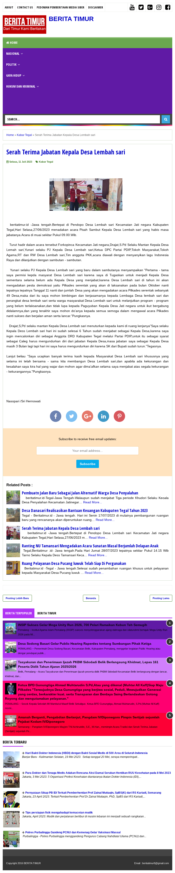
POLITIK (11, 64)
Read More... (92, 502)
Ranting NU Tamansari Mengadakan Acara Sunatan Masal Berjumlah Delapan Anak (90, 545)
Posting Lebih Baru (17, 598)
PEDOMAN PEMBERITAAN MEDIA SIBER (60, 7)
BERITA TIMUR (71, 18)
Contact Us (25, 7)
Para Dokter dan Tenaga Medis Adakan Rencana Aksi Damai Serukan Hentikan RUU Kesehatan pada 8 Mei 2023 (98, 772)
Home (13, 42)
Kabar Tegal (46, 161)
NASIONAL (12, 53)
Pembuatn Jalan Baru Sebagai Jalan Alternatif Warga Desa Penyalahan (80, 493)
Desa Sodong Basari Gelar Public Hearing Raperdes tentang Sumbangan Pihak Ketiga (84, 643)
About (9, 7)
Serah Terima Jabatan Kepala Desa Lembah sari (61, 528)
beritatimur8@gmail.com (155, 863)
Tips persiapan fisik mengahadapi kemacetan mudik (59, 812)
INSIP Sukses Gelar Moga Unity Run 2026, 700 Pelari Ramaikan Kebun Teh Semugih (82, 625)
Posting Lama (161, 598)
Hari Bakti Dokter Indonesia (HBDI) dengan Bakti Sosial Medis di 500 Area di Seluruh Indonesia (86, 753)
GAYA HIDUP (13, 75)
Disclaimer (95, 7)
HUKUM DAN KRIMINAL (20, 86)
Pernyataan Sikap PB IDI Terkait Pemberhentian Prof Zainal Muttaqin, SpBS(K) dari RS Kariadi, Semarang (93, 792)
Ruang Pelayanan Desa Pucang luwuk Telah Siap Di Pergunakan (74, 563)
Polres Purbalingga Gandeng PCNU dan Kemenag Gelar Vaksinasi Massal (73, 832)
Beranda (91, 598)
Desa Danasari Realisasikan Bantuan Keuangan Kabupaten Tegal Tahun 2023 (85, 510)
